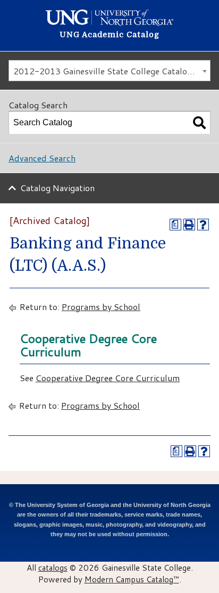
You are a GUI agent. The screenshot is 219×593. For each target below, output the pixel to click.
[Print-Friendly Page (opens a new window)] (189, 224)
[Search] (199, 122)
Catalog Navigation (57, 188)
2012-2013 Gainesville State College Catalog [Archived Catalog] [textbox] (111, 71)
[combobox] (109, 70)
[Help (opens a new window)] (203, 224)
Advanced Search (42, 158)
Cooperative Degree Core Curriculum (108, 378)
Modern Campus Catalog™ (132, 579)
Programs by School (101, 306)
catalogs (53, 567)
